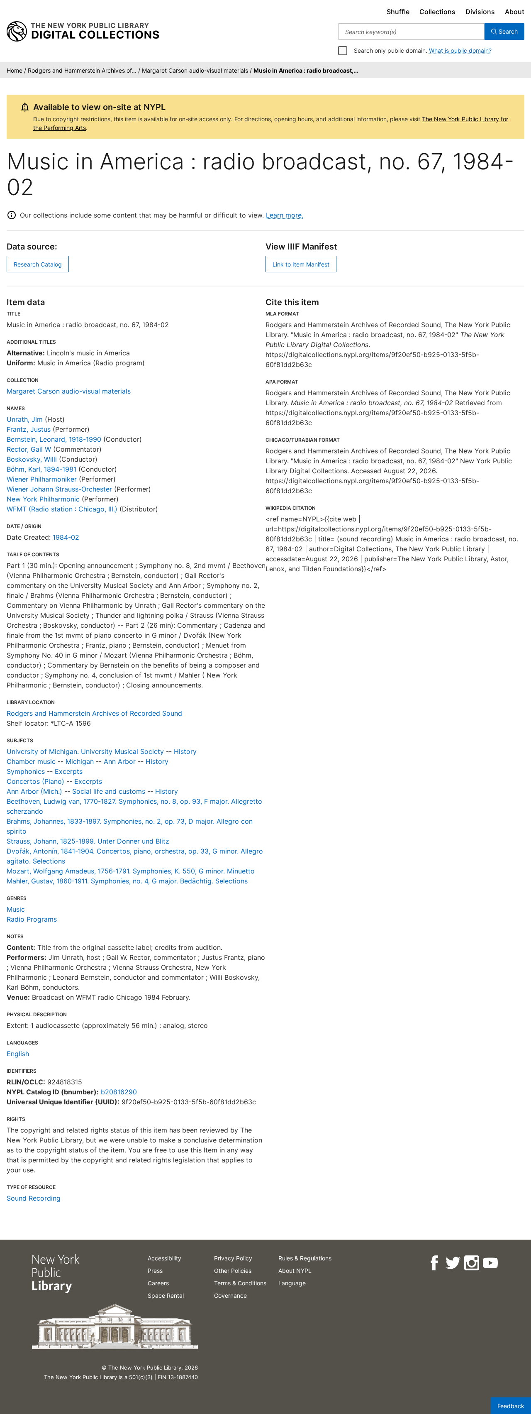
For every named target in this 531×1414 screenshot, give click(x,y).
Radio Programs (32, 919)
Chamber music (31, 761)
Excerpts (69, 771)
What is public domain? (460, 50)
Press (155, 1270)
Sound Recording (34, 1198)
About (514, 11)
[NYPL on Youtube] (490, 1263)
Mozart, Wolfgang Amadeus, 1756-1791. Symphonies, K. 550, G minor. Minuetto (131, 871)
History (185, 751)
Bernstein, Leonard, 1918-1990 (54, 439)
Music (16, 909)
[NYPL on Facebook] (434, 1263)
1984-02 (66, 537)
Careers (158, 1283)
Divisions (480, 11)
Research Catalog (38, 264)
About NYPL (295, 1270)
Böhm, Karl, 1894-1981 (41, 469)
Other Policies (232, 1270)
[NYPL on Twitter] (452, 1263)
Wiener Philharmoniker (42, 479)
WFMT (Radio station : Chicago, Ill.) (62, 509)
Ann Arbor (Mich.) (34, 791)
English (18, 1053)
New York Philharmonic (43, 499)
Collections (437, 11)
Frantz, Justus (29, 429)
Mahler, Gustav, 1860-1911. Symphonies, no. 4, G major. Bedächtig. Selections (127, 881)
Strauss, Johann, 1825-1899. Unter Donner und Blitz (88, 841)
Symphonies (26, 771)
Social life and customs (108, 791)
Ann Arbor (120, 761)
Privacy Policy (233, 1258)
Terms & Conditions (240, 1283)
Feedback (510, 1405)
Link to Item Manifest (301, 264)
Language (292, 1283)
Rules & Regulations (304, 1258)
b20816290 (119, 1092)
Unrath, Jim (25, 419)
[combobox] (411, 31)
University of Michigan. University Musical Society (85, 751)
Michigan (80, 761)
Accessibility (164, 1258)
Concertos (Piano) (35, 781)
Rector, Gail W (29, 449)
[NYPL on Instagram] (471, 1263)
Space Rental (166, 1295)
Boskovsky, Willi (32, 459)
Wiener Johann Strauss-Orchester (59, 489)
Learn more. (284, 215)
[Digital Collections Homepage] (83, 31)
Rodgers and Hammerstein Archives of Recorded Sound (94, 713)
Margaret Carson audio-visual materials (69, 391)
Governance (230, 1295)
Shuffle (398, 11)
